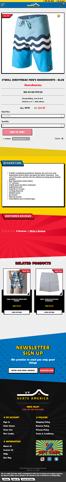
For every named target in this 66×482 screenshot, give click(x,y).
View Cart (8, 429)
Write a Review (37, 231)
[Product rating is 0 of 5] (38, 98)
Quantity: (5, 121)
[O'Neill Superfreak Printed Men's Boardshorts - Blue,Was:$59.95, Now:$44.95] (16, 282)
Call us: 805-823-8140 (33, 409)
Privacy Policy (42, 429)
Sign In (6, 422)
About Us (7, 446)
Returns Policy (42, 426)
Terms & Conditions (45, 433)
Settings (6, 479)
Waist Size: (6, 112)
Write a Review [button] (39, 101)
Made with (30, 470)
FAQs (5, 453)
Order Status (9, 426)
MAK (38, 470)
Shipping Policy (43, 422)
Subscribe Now (46, 370)
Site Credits (8, 433)
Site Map (7, 457)
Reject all (15, 479)
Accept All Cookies (28, 479)
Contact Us (8, 450)
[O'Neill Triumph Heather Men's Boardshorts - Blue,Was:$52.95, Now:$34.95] (49, 282)
